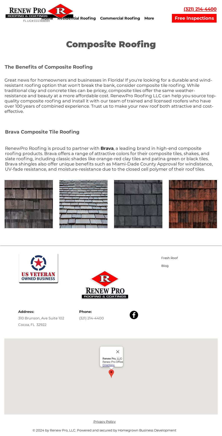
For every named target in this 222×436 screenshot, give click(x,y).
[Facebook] (134, 315)
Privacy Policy (104, 421)
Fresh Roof (169, 258)
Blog (165, 266)
